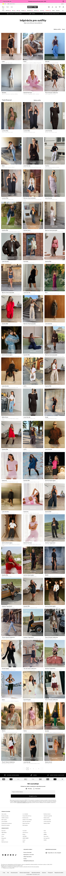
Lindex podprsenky (47, 821)
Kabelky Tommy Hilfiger (27, 819)
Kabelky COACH (47, 823)
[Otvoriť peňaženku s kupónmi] (49, 7)
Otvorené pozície (14, 872)
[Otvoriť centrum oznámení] (56, 7)
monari (24, 840)
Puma (3, 836)
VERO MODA (4, 832)
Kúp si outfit (11, 57)
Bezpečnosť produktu (59, 872)
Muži (8, 6)
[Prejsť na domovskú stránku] (8, 850)
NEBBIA (45, 834)
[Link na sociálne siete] (3, 855)
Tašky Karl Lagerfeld (48, 815)
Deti (12, 6)
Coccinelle (25, 830)
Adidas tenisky (46, 817)
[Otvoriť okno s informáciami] (63, 1)
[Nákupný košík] (63, 7)
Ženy (3, 6)
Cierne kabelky (4, 821)
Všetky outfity (57, 29)
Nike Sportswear (5, 841)
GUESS (45, 840)
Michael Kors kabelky (6, 825)
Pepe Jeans (46, 836)
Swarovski (3, 830)
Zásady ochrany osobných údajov (20, 801)
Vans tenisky (4, 814)
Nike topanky (4, 819)
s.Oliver (3, 834)
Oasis (45, 830)
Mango (24, 834)
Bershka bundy (25, 817)
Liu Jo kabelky (25, 814)
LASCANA (24, 836)
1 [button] (27, 768)
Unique (45, 832)
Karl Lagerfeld (46, 838)
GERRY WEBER (25, 838)
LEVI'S (3, 840)
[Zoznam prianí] (59, 7)
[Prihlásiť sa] (52, 7)
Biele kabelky (25, 825)
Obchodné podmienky (36, 872)
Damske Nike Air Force (27, 815)
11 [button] (38, 768)
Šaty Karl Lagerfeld (26, 821)
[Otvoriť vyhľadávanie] (62, 10)
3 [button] (33, 768)
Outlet (5, 3)
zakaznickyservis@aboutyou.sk (23, 802)
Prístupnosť (50, 872)
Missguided (4, 838)
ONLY (24, 841)
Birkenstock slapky (47, 819)
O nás (4, 872)
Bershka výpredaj (5, 815)
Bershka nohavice (47, 814)
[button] (24, 769)
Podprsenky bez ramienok (7, 823)
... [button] (36, 768)
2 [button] (30, 768)
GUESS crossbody (5, 817)
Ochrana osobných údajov (25, 872)
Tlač (8, 872)
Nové (63, 29)
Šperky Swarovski (26, 823)
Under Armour (25, 832)
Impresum (44, 872)
